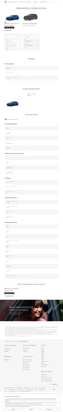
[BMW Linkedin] (56, 384)
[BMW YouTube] (54, 384)
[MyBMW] (51, 2)
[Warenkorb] (53, 2)
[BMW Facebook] (50, 384)
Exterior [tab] (28, 93)
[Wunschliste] (55, 2)
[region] (13, 103)
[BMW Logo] (5, 2)
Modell (6, 39)
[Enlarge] (20, 99)
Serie (6, 35)
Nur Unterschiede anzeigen (12, 119)
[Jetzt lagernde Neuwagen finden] (31, 310)
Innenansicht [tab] (33, 93)
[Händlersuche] (57, 2)
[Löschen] (21, 13)
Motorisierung (7, 43)
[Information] (11, 30)
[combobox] (13, 37)
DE (54, 389)
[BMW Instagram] (52, 384)
